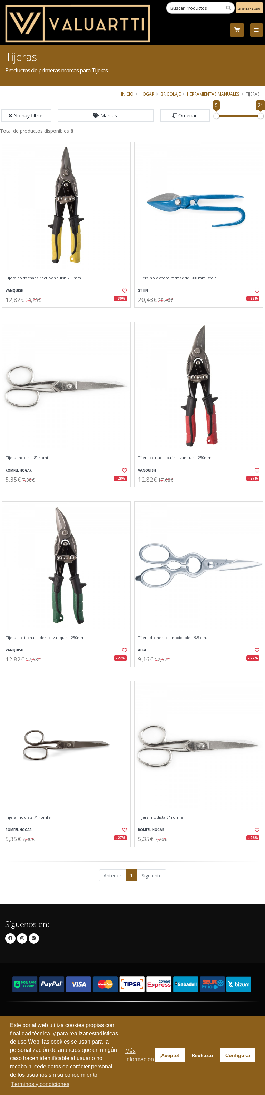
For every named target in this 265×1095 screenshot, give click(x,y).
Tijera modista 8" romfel (29, 458)
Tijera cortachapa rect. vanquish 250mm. (44, 278)
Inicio (127, 94)
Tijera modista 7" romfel (29, 817)
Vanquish (14, 290)
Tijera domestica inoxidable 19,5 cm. (172, 637)
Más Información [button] (139, 1055)
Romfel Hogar (19, 470)
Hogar (147, 94)
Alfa (142, 650)
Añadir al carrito (69, 313)
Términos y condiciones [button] (40, 1084)
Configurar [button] (238, 1055)
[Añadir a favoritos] (121, 291)
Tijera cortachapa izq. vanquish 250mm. (175, 458)
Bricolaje (170, 94)
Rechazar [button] (202, 1055)
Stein (143, 290)
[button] (106, 115)
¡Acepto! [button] (169, 1055)
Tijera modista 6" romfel (161, 817)
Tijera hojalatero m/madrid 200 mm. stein (177, 278)
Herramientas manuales (213, 94)
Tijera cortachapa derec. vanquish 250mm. (46, 637)
